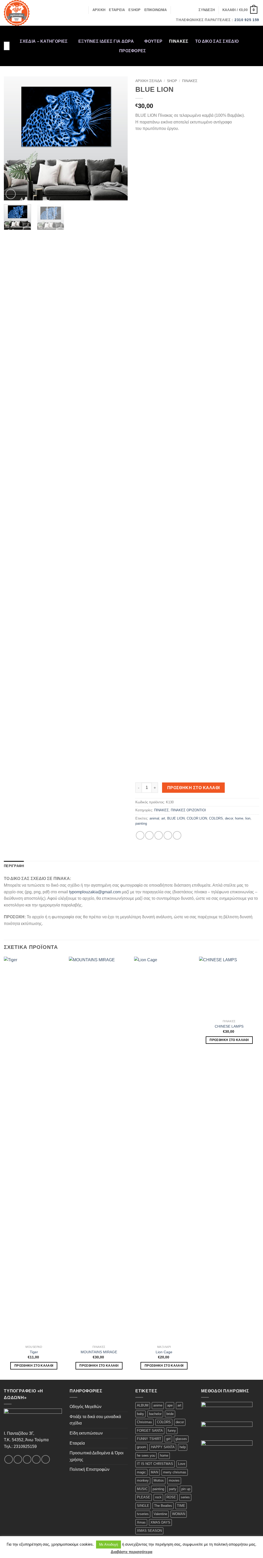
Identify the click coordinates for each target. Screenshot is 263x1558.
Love (181, 1464)
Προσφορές (132, 51)
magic (141, 1472)
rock (158, 1497)
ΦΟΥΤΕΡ (153, 41)
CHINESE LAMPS (229, 1026)
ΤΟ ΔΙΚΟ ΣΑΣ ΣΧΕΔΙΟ (217, 41)
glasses (181, 1439)
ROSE (171, 1497)
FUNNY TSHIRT (149, 1439)
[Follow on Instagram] (256, 35)
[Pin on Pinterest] (168, 835)
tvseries (143, 1514)
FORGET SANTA (150, 1430)
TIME (181, 1506)
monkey (143, 1480)
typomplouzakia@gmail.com (95, 892)
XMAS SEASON (149, 1531)
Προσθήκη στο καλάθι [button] (33, 1365)
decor (229, 818)
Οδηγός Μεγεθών (85, 1406)
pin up (185, 1489)
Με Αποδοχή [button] (108, 1544)
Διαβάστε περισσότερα (131, 1552)
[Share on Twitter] (149, 835)
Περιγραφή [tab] (14, 866)
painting (141, 823)
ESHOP (134, 10)
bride (170, 1414)
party (172, 1489)
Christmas (144, 1422)
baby (140, 1414)
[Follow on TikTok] (256, 42)
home (239, 818)
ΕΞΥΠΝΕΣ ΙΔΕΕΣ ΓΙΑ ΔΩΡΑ (106, 41)
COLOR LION (197, 818)
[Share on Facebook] (140, 835)
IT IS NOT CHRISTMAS (155, 1464)
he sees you (146, 1455)
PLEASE (143, 1497)
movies (174, 1480)
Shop (172, 81)
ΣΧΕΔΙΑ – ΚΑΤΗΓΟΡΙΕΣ (44, 41)
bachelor (155, 1414)
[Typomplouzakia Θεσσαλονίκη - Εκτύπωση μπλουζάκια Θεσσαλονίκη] (24, 13)
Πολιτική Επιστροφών (89, 1469)
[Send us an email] (256, 56)
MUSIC (142, 1489)
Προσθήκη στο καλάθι (193, 788)
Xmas (141, 1522)
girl (168, 1439)
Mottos (159, 1480)
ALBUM (142, 1405)
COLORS (216, 818)
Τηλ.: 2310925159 (20, 1446)
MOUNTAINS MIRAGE (99, 1352)
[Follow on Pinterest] (256, 62)
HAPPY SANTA (163, 1447)
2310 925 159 (246, 20)
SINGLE (143, 1506)
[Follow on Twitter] (256, 49)
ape (170, 1405)
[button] (207, 10)
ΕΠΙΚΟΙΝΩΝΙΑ (155, 10)
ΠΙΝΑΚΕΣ (178, 41)
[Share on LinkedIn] (177, 835)
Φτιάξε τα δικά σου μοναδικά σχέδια (95, 1420)
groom (141, 1447)
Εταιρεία (77, 1443)
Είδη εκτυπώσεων (86, 1433)
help (183, 1447)
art (163, 818)
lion (247, 818)
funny (172, 1430)
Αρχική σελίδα (148, 81)
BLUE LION (176, 818)
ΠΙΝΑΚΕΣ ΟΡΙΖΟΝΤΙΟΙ (188, 810)
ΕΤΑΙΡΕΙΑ (117, 10)
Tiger (34, 1352)
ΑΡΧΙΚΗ (99, 10)
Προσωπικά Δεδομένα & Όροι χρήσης (97, 1456)
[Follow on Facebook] (256, 29)
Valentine (160, 1514)
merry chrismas (174, 1472)
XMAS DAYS (160, 1522)
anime (157, 1405)
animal (154, 818)
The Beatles (163, 1506)
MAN (154, 1472)
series (185, 1497)
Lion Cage (164, 1352)
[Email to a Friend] (158, 835)
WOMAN (178, 1514)
